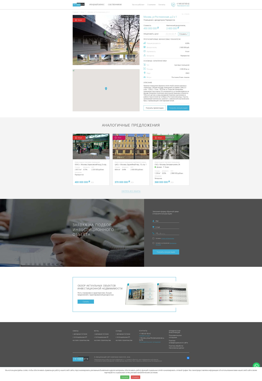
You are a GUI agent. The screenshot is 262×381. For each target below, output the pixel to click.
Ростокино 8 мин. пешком (180, 77)
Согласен (165, 238)
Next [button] (106, 147)
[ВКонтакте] (188, 358)
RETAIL (96, 331)
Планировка (127, 16)
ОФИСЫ (76, 331)
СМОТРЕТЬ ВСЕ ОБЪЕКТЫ (131, 191)
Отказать (135, 377)
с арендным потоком (80, 334)
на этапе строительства (81, 340)
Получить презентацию (155, 108)
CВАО (187, 73)
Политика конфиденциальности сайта (178, 342)
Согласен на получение (166, 243)
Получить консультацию (178, 108)
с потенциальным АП (80, 337)
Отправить (183, 34)
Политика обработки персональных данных (176, 347)
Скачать (86, 301)
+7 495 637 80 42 (183, 4)
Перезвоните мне (183, 6)
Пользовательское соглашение (175, 336)
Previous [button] (76, 147)
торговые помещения (181, 65)
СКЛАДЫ (119, 331)
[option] (106, 40)
